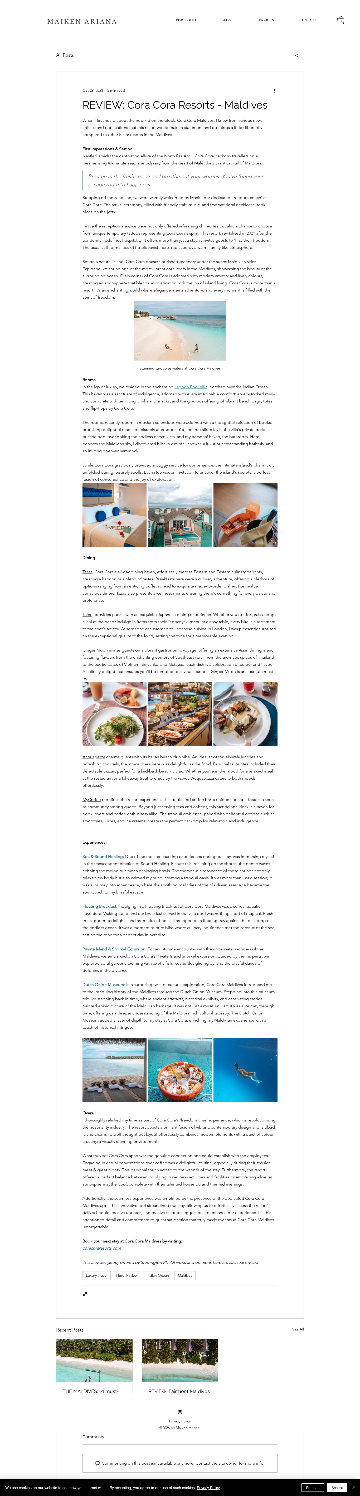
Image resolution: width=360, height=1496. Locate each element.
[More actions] (274, 90)
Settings (312, 1487)
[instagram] (180, 1412)
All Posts (65, 55)
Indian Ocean (158, 1275)
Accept (337, 1487)
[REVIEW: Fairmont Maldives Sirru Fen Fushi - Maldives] (180, 1360)
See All (298, 1329)
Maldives (185, 1275)
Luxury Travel (96, 1275)
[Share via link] (84, 1293)
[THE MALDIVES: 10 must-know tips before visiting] (94, 1360)
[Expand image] (114, 515)
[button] (265, 20)
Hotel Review (127, 1275)
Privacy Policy (208, 1487)
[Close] (354, 1487)
